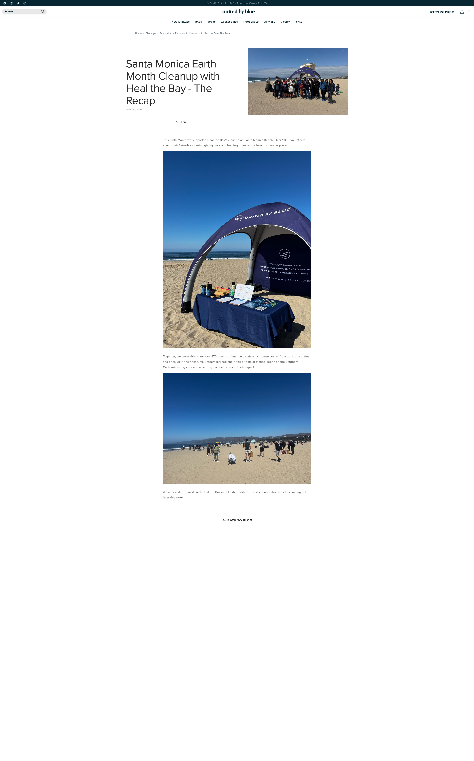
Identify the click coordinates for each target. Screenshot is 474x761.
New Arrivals (181, 21)
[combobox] (24, 11)
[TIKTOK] (18, 3)
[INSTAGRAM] (11, 3)
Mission (286, 21)
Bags (198, 21)
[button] (469, 11)
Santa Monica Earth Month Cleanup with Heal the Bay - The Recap (195, 33)
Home (138, 33)
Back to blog (239, 520)
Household (251, 21)
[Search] (43, 11)
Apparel (269, 21)
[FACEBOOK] (5, 3)
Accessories (229, 21)
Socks (212, 21)
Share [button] (183, 122)
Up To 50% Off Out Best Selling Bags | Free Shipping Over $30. (237, 3)
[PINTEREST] (25, 3)
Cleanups (151, 33)
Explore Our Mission (442, 12)
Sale (299, 21)
